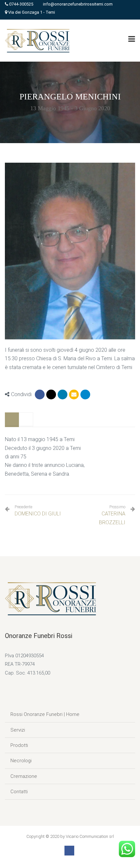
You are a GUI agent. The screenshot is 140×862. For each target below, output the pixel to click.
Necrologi (21, 761)
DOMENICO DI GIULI (38, 511)
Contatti (19, 792)
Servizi (17, 730)
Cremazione (23, 776)
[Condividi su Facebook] (40, 394)
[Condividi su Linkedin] (62, 394)
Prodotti (19, 745)
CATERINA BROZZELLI (112, 518)
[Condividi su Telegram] (85, 394)
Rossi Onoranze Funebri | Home (44, 714)
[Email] (74, 394)
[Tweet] (51, 394)
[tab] (12, 419)
